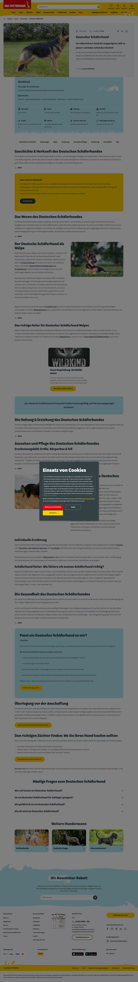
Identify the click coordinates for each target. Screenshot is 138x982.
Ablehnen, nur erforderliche (53, 507)
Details (73, 507)
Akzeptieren (53, 513)
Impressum (71, 498)
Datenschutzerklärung (88, 498)
